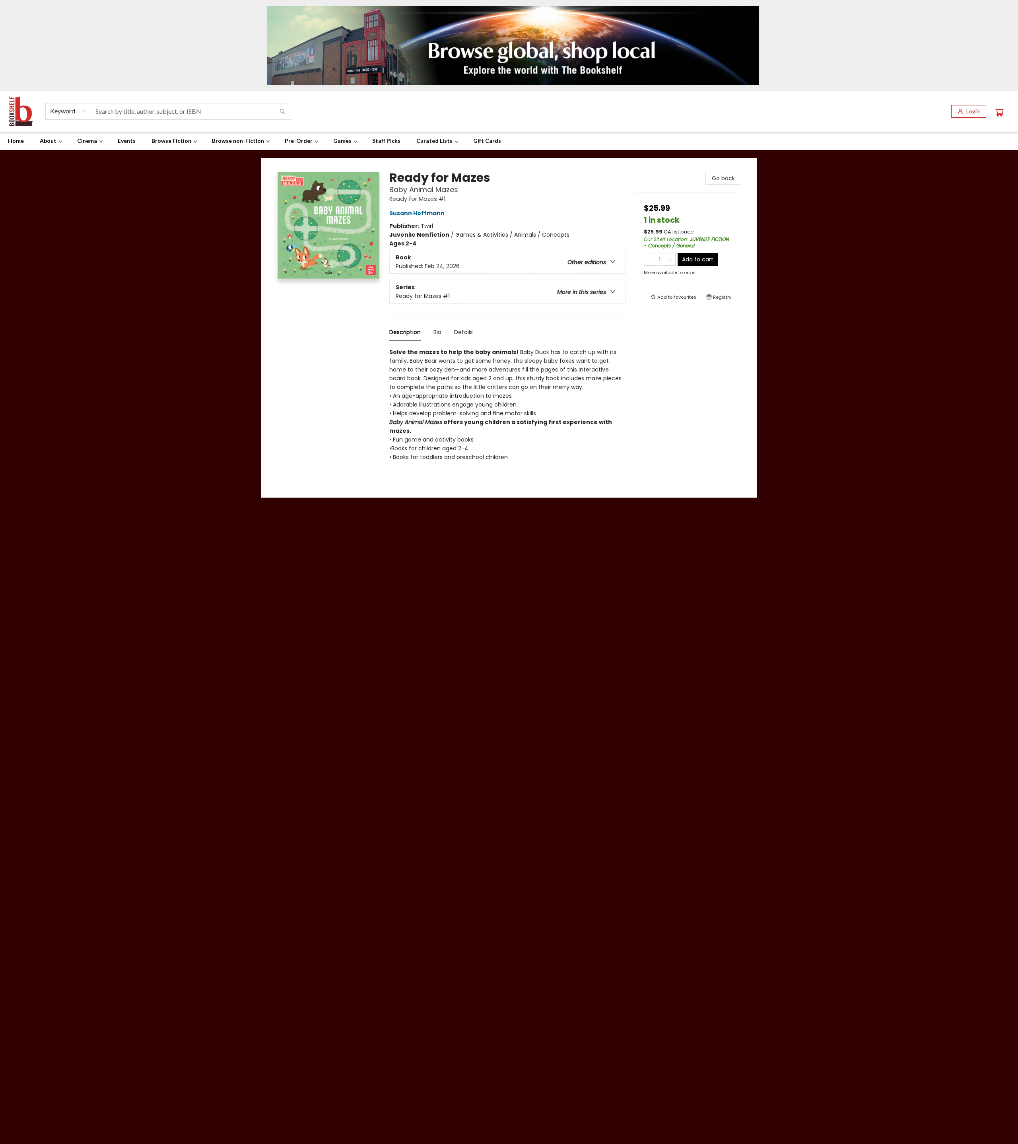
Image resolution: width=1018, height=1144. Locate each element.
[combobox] (68, 111)
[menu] (509, 141)
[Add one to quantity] (670, 259)
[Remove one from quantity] (649, 259)
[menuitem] (16, 141)
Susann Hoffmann (417, 213)
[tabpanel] (507, 414)
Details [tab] (463, 332)
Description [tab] (405, 332)
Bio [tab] (437, 332)
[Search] (282, 111)
